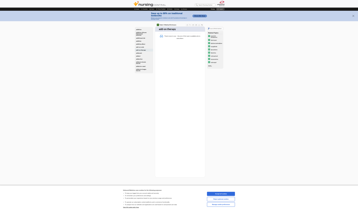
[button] (184, 9)
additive (138, 41)
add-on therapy (141, 50)
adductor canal (140, 66)
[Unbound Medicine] (221, 3)
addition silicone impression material (141, 34)
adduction (139, 59)
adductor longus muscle (141, 69)
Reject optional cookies (221, 199)
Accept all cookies (221, 194)
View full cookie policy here (131, 207)
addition (138, 29)
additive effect (140, 44)
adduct (138, 56)
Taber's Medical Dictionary (168, 25)
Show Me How (199, 16)
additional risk (140, 38)
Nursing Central (156, 4)
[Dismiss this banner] (353, 16)
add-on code (140, 47)
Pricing (213, 9)
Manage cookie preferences (221, 204)
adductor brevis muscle (141, 62)
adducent (139, 53)
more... (210, 65)
